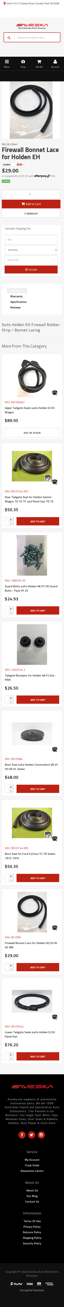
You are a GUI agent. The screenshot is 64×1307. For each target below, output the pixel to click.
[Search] (9, 37)
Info (53, 176)
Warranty (16, 296)
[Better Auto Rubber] (54, 392)
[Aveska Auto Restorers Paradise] (32, 26)
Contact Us (32, 1201)
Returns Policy (32, 1232)
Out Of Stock (32, 433)
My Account (32, 1160)
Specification (18, 302)
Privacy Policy (32, 1226)
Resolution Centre (32, 1171)
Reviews (15, 307)
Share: (7, 164)
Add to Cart (33, 204)
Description (17, 291)
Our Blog (32, 1196)
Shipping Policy (32, 1238)
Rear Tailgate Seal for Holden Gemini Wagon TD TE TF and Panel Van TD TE (29, 499)
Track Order (32, 1165)
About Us (32, 1190)
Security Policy (32, 1243)
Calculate (32, 269)
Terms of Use (32, 1221)
